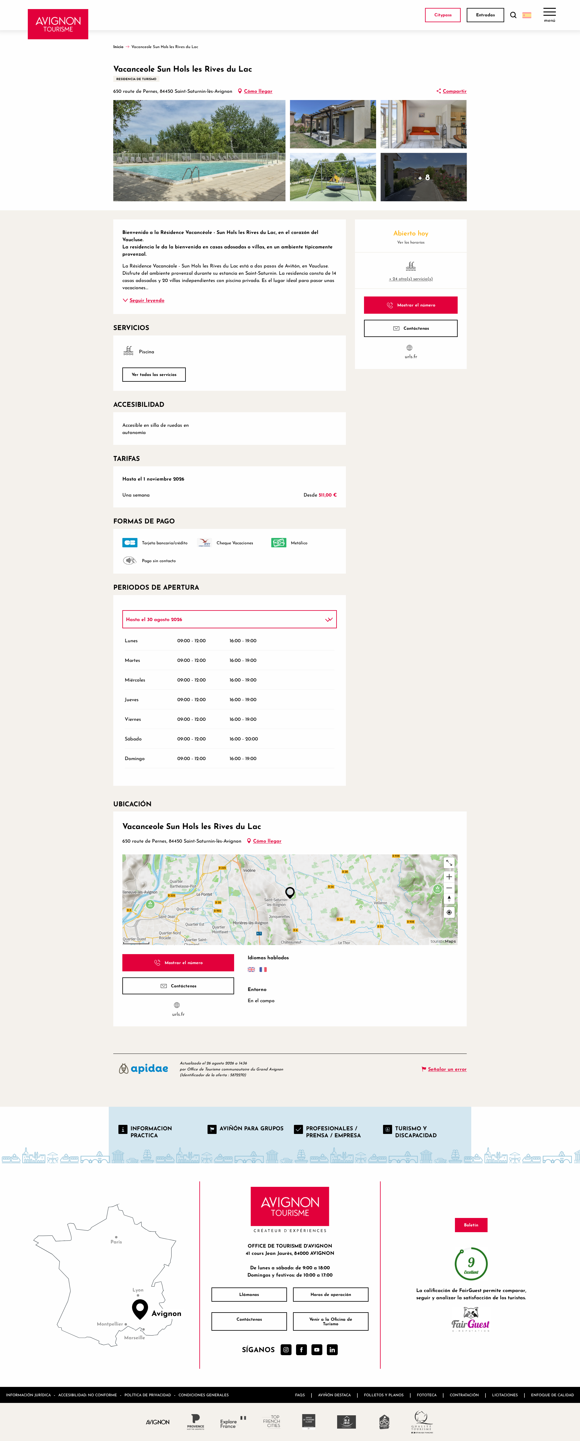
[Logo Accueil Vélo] (384, 1422)
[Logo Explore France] (233, 1422)
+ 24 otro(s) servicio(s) (411, 278)
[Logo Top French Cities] (271, 1422)
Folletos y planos (384, 1395)
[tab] (223, 619)
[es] (526, 15)
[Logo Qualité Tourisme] (422, 1422)
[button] (513, 15)
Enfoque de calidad (552, 1395)
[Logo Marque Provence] (195, 1422)
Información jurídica (28, 1395)
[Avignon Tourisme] (58, 24)
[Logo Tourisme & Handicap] (346, 1422)
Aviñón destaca (334, 1395)
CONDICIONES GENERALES (204, 1395)
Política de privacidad (147, 1395)
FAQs (300, 1395)
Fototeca (427, 1395)
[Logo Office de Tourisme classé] (309, 1422)
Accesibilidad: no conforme (87, 1395)
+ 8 (424, 177)
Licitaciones (505, 1395)
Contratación (464, 1395)
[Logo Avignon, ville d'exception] (158, 1422)
